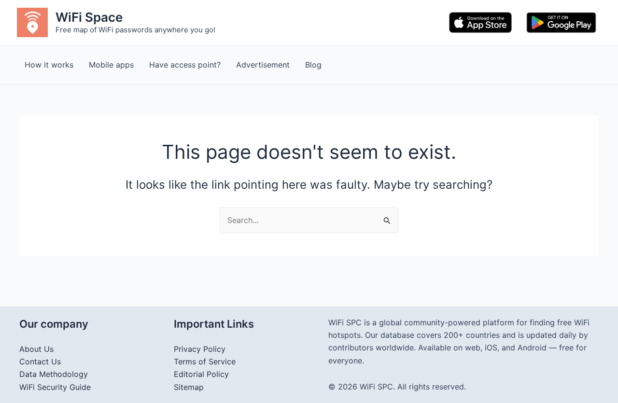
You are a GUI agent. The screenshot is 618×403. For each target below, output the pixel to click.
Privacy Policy (199, 349)
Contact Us (40, 361)
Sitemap (189, 387)
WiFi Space (89, 17)
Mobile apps (111, 64)
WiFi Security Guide (55, 387)
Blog (313, 64)
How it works (49, 64)
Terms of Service (205, 361)
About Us (36, 349)
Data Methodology (53, 374)
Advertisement (263, 64)
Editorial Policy (201, 374)
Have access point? (185, 64)
